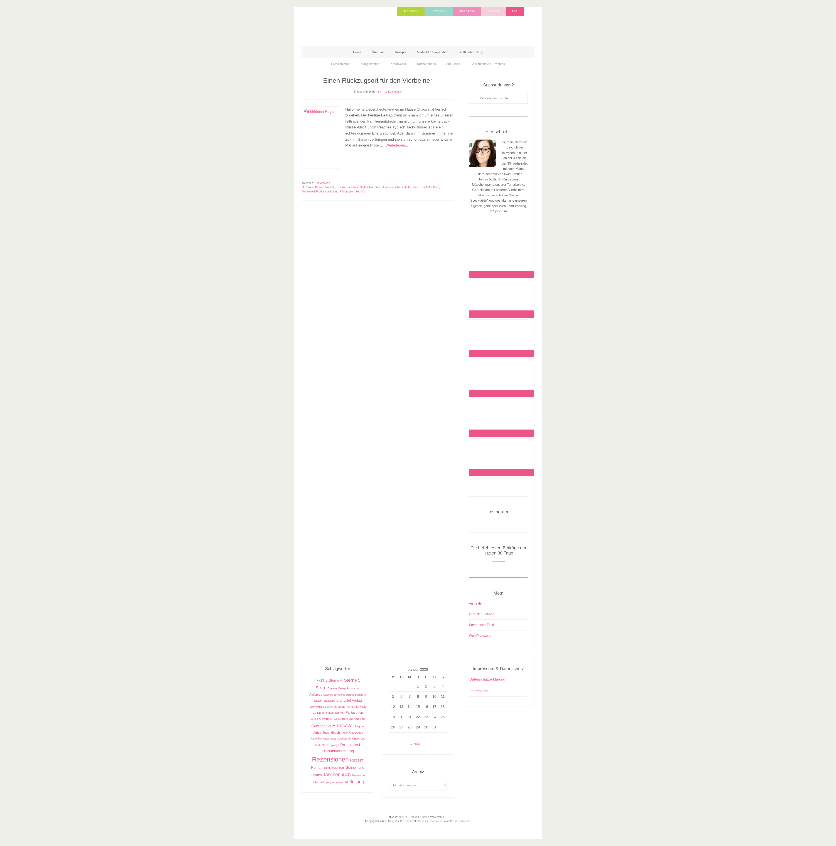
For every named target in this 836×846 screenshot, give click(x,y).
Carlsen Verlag (336, 706)
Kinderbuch (356, 732)
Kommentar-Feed (481, 625)
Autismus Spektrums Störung (338, 694)
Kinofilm (316, 738)
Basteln (318, 700)
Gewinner (325, 718)
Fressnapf (353, 187)
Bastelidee (360, 694)
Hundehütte (404, 187)
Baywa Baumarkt (325, 187)
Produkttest (308, 191)
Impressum (478, 691)
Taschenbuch (337, 774)
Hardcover (343, 725)
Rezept (356, 760)
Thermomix (358, 775)
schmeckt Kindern (334, 767)
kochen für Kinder (348, 738)
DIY (358, 706)
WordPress (450, 821)
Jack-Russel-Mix (422, 187)
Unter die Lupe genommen (328, 782)
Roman (316, 767)
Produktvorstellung (327, 191)
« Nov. (415, 744)
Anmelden (476, 603)
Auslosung (353, 688)
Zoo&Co (361, 191)
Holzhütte (375, 187)
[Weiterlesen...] (396, 145)
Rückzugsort (347, 191)
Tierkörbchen (322, 183)
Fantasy (351, 712)
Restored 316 (441, 817)
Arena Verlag (338, 688)
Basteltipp (329, 700)
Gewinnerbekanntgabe (349, 718)
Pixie (436, 187)
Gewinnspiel (321, 726)
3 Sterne (332, 680)
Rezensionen (330, 759)
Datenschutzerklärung (487, 679)
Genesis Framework (430, 821)
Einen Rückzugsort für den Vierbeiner (377, 80)
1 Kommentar (394, 91)
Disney (350, 706)
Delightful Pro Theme (400, 821)
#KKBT (319, 680)
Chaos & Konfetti (345, 24)
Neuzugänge (330, 745)
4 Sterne (348, 680)
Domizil (341, 187)
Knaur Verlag (329, 738)
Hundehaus (389, 187)
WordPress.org (479, 635)
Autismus (315, 694)
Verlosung (354, 781)
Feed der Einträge (481, 614)
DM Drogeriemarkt (323, 712)
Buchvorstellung (317, 707)
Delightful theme (419, 817)
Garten (364, 187)
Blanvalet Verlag (349, 700)
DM (364, 706)
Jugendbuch (331, 732)
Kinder (344, 732)
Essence (340, 712)
